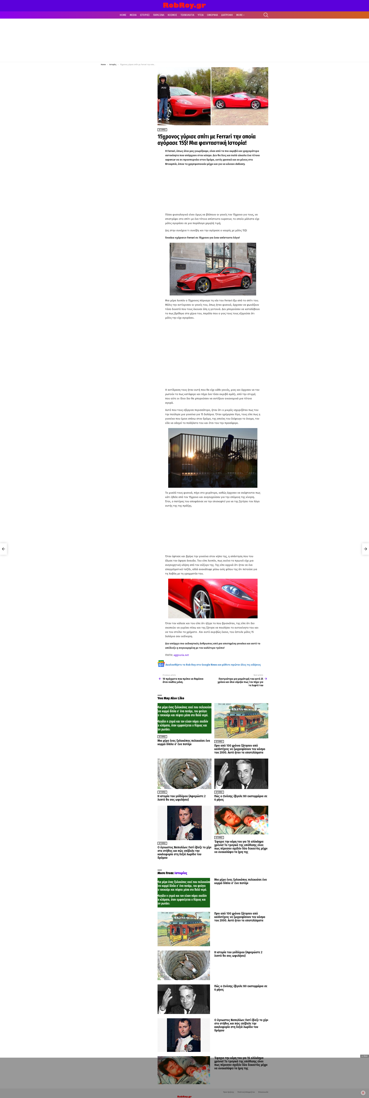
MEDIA (133, 15)
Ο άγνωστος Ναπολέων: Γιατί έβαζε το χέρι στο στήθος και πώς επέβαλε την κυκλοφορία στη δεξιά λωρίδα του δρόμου (184, 852)
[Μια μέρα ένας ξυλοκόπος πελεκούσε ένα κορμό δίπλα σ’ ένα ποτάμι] (184, 718)
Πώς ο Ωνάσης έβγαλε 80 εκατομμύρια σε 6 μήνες (240, 798)
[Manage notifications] (363, 1093)
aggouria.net (181, 655)
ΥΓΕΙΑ (201, 15)
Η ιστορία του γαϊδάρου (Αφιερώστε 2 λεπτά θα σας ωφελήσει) (182, 798)
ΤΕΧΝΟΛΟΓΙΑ (187, 15)
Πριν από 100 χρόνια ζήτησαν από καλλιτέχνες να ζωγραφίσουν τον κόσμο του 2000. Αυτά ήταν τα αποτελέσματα (239, 749)
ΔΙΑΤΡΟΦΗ (227, 15)
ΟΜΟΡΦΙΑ (212, 15)
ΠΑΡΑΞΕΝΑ (158, 15)
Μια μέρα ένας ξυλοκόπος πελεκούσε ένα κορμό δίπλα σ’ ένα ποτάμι (184, 742)
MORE (239, 15)
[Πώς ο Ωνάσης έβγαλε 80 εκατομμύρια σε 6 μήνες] (241, 774)
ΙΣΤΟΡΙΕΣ (145, 15)
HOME (123, 15)
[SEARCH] (266, 15)
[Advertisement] (184, 40)
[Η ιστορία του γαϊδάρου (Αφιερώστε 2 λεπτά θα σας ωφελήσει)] (184, 774)
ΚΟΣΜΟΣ (172, 15)
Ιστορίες (162, 737)
